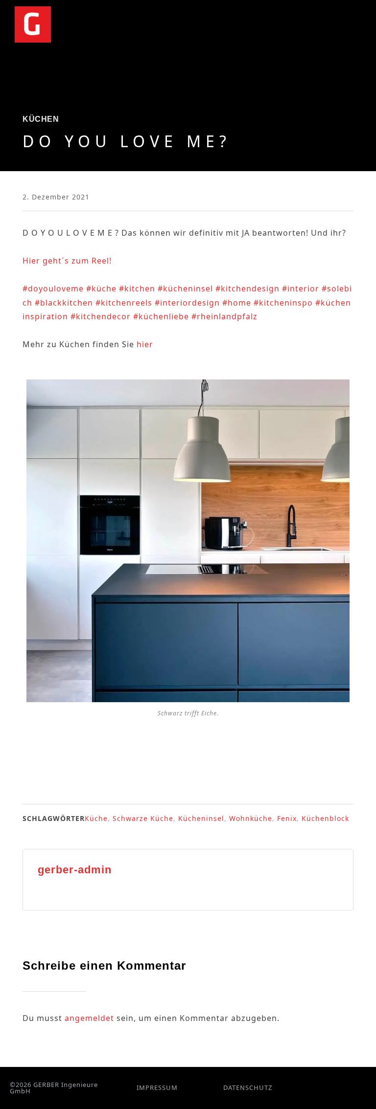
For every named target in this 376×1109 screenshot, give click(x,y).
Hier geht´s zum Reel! (67, 260)
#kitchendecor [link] (100, 316)
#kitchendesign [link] (247, 288)
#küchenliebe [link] (161, 316)
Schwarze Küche (143, 818)
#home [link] (236, 302)
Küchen (41, 119)
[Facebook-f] (311, 1088)
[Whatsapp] (335, 1088)
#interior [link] (300, 288)
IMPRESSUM (157, 1087)
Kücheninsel (201, 818)
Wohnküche (250, 818)
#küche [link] (101, 288)
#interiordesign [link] (187, 302)
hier (145, 344)
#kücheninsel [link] (185, 288)
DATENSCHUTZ (247, 1087)
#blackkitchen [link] (64, 302)
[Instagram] (323, 1088)
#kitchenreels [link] (123, 302)
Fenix (287, 818)
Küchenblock (325, 818)
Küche (96, 818)
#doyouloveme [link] (53, 288)
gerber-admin (75, 870)
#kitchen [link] (137, 288)
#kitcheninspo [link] (283, 302)
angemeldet (89, 1018)
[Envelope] (347, 1088)
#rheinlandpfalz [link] (224, 316)
